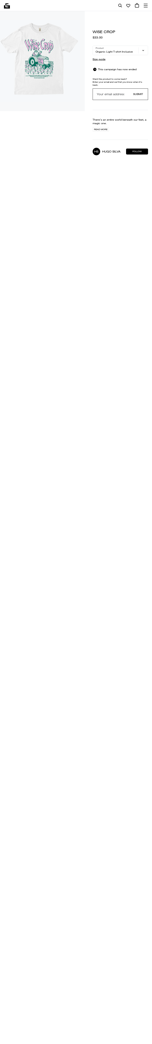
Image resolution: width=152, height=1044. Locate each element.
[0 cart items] (137, 5)
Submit (138, 94)
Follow (137, 151)
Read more (100, 129)
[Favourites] (128, 5)
